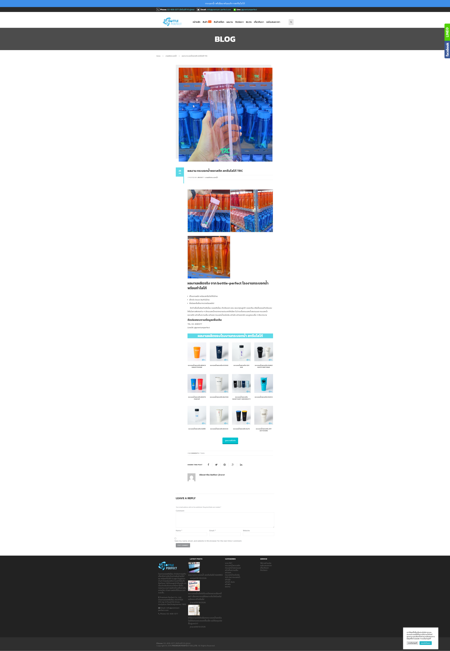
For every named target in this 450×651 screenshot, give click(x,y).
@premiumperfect (249, 9)
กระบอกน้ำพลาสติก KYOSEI (219, 365)
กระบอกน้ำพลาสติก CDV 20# (241, 366)
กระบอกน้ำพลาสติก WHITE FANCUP (197, 398)
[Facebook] (208, 465)
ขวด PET (228, 563)
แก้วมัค (228, 579)
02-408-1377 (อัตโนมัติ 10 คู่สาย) (180, 9)
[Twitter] (216, 465)
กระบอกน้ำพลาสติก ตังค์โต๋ (197, 429)
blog (249, 22)
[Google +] (233, 465)
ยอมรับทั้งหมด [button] (425, 643)
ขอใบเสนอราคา (273, 22)
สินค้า (207, 22)
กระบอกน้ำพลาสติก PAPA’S (264, 397)
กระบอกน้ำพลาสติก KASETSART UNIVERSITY (241, 398)
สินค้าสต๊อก (219, 22)
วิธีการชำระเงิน (265, 563)
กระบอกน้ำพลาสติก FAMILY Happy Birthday (264, 366)
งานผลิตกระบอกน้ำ (171, 56)
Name (179, 530)
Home (158, 56)
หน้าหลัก (196, 22)
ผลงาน (230, 22)
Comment (180, 510)
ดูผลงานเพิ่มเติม (230, 440)
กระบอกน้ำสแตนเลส (233, 567)
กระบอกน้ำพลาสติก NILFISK (219, 397)
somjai (193, 578)
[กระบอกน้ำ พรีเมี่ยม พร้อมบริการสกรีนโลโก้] (172, 21)
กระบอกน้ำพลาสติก (232, 565)
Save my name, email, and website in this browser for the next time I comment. (208, 541)
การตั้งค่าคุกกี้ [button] (412, 643)
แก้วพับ (228, 584)
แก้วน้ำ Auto (230, 581)
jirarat (200, 177)
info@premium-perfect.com (219, 9)
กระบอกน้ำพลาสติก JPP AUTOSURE (264, 430)
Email (212, 530)
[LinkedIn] (241, 465)
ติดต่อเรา (239, 22)
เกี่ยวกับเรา (259, 22)
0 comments (194, 453)
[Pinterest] (225, 465)
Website (246, 530)
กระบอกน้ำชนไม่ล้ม (232, 574)
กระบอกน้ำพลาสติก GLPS (241, 429)
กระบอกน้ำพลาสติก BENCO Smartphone (197, 366)
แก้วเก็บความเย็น (231, 570)
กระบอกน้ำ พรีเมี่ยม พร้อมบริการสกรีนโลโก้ (225, 3)
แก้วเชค (228, 572)
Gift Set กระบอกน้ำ (232, 577)
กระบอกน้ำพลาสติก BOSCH (219, 429)
